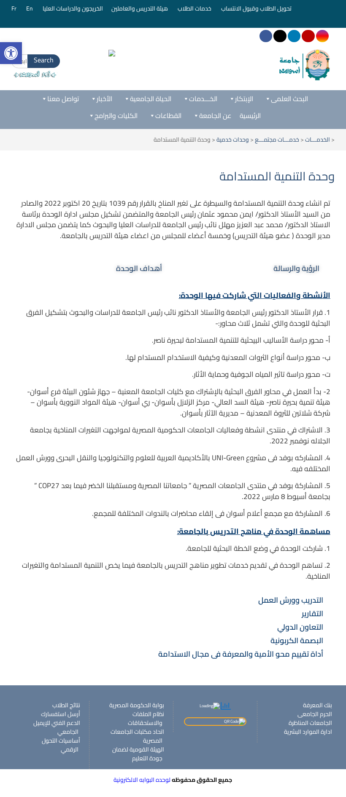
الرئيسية (250, 115)
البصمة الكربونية (296, 640)
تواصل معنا (63, 98)
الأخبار (104, 98)
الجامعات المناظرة (310, 722)
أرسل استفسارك (60, 713)
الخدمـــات (317, 139)
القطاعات (168, 115)
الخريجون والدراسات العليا (73, 8)
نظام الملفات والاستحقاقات (146, 718)
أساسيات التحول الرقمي (61, 745)
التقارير (312, 613)
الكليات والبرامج (116, 115)
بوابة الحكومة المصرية (136, 705)
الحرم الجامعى (314, 713)
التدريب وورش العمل (290, 600)
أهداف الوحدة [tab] (139, 268)
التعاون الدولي (300, 627)
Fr (14, 8)
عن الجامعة (215, 115)
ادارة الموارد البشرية (308, 731)
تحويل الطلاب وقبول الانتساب (257, 8)
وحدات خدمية (232, 139)
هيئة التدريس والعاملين (140, 8)
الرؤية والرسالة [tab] (296, 268)
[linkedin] (294, 36)
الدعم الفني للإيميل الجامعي (56, 727)
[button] (173, 600)
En (30, 8)
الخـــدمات (203, 98)
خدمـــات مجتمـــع (277, 139)
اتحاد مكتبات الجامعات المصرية (137, 736)
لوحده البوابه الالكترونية (142, 779)
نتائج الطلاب (66, 705)
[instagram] (322, 36)
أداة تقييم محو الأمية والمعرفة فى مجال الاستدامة (240, 654)
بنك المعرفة (317, 705)
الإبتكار (244, 98)
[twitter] (279, 36)
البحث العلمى (289, 98)
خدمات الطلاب (195, 8)
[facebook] (266, 36)
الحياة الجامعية (150, 98)
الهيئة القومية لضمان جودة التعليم (138, 754)
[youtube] (308, 36)
